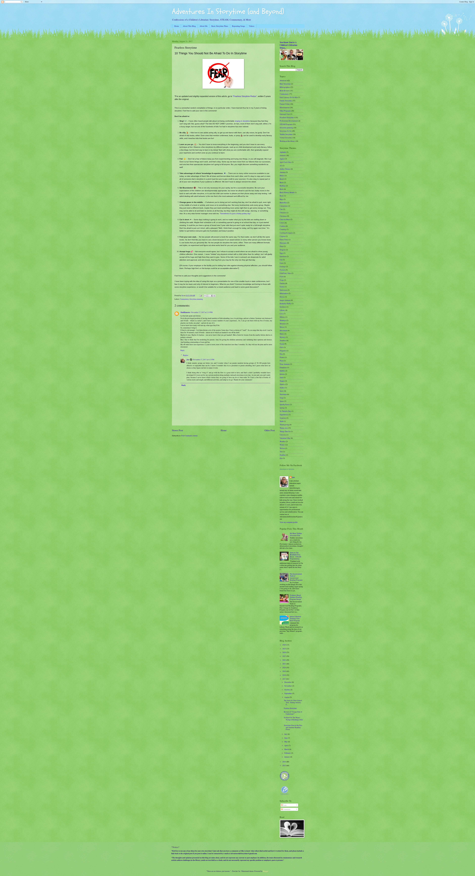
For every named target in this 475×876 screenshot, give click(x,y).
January (287, 757)
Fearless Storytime (290, 708)
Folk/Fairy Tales (285, 273)
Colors (282, 223)
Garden (282, 283)
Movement (283, 330)
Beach (282, 179)
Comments (286, 809)
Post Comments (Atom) (189, 435)
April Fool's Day (285, 162)
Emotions (283, 256)
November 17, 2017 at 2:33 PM (202, 312)
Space (282, 401)
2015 (284, 765)
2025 (284, 648)
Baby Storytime (285, 84)
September (288, 693)
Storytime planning (196, 299)
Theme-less (283, 428)
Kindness (283, 307)
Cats (281, 209)
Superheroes (284, 414)
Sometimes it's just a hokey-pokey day (235, 213)
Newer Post (177, 430)
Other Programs (285, 111)
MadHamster (185, 312)
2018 (284, 675)
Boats (282, 196)
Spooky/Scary (284, 404)
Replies (185, 355)
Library (282, 310)
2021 (284, 664)
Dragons (282, 250)
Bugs (281, 199)
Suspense (283, 418)
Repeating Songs (238, 26)
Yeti (281, 451)
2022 (284, 660)
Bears (282, 182)
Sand (281, 377)
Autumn (282, 172)
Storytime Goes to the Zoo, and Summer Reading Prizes (293, 727)
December (288, 682)
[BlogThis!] (207, 296)
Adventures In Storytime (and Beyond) (228, 11)
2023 (284, 656)
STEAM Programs (286, 124)
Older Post (269, 430)
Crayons (282, 236)
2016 (284, 761)
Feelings (282, 266)
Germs (282, 286)
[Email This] (205, 296)
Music (282, 334)
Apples (282, 159)
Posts (284, 805)
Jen (188, 359)
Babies (282, 175)
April (286, 745)
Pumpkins (283, 367)
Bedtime (282, 186)
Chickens (283, 212)
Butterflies (283, 202)
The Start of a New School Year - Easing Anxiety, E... (293, 702)
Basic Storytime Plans (219, 26)
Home (176, 26)
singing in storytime (242, 121)
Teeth (281, 421)
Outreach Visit (285, 114)
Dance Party (284, 239)
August (287, 697)
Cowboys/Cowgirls (286, 233)
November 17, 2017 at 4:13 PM (203, 359)
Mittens (282, 317)
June (286, 738)
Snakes (282, 387)
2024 (284, 652)
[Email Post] (200, 295)
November (288, 686)
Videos (251, 26)
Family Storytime (286, 100)
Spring (282, 408)
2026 (284, 645)
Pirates (282, 357)
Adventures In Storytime (287, 469)
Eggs (281, 253)
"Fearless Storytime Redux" (245, 96)
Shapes (282, 381)
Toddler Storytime (286, 134)
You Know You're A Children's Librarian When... (288, 45)
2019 (284, 671)
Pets (281, 354)
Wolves (282, 448)
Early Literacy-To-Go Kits (289, 97)
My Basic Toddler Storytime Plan (296, 534)
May (286, 741)
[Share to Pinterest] (214, 296)
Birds (281, 189)
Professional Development (289, 121)
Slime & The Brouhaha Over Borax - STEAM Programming (295, 555)
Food (281, 276)
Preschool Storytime (287, 117)
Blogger (265, 871)
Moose (282, 327)
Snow (282, 391)
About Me (204, 26)
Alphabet (283, 152)
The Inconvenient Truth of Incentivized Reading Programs (296, 577)
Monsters (283, 323)
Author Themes (285, 169)
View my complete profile (289, 522)
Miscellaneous (284, 107)
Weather (282, 441)
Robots (282, 374)
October (287, 689)
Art (281, 165)
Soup (281, 398)
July (286, 734)
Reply (182, 350)
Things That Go (285, 431)
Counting (283, 229)
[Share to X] (209, 296)
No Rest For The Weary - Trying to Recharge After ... (293, 719)
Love (281, 313)
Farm (281, 263)
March (286, 749)
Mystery (282, 337)
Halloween (283, 290)
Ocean (282, 344)
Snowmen (283, 394)
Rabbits (282, 371)
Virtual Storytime (286, 137)
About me (283, 80)
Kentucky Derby (285, 303)
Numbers (283, 340)
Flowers (282, 270)
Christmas (283, 216)
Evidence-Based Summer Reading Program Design (296, 597)
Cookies (282, 226)
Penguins (283, 350)
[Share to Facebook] (212, 296)
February (287, 753)
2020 (284, 667)
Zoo (281, 458)
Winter (282, 445)
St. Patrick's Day (285, 411)
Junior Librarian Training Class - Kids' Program (295, 618)
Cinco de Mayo (285, 219)
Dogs (281, 246)
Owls (281, 347)
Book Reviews (285, 90)
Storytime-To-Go (286, 131)
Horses (282, 297)
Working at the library (287, 141)
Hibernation (284, 293)
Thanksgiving (284, 424)
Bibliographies (285, 87)
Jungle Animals (285, 300)
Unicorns (283, 435)
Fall (281, 260)
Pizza (281, 360)
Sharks (282, 384)
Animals (282, 155)
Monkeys (283, 320)
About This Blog (189, 26)
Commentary (184, 299)
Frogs (282, 280)
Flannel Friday (285, 104)
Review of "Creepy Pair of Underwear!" (293, 713)
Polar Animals (285, 364)
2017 (284, 679)
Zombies (283, 455)
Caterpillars (284, 206)
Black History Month (287, 192)
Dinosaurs (283, 243)
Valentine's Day (285, 438)
